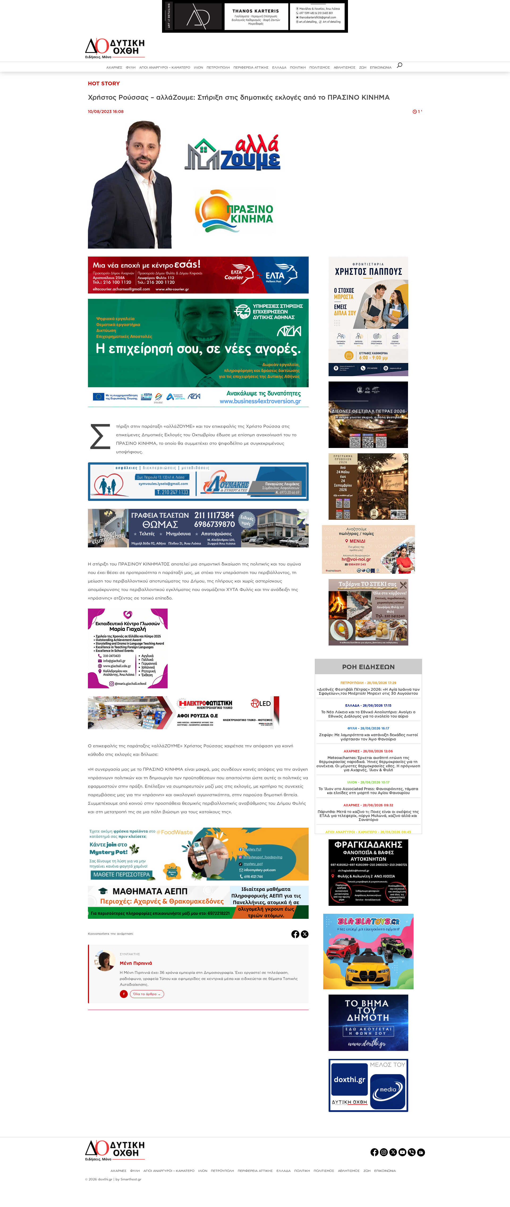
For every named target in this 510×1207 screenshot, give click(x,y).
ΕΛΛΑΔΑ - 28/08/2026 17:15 (368, 705)
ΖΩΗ (362, 67)
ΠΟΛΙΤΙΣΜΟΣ (319, 67)
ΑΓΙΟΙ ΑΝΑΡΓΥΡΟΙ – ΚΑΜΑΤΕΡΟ (164, 67)
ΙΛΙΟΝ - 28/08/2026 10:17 (368, 782)
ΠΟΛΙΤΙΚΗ (298, 67)
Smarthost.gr (131, 1179)
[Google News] (421, 1152)
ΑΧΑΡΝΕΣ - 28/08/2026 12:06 (368, 751)
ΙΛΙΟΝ (198, 67)
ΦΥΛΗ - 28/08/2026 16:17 (368, 728)
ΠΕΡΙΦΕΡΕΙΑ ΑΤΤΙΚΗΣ (251, 67)
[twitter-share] (305, 933)
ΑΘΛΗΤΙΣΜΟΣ (344, 67)
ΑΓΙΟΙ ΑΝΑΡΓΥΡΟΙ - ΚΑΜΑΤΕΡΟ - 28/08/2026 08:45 (368, 832)
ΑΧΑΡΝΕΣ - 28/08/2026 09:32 (368, 805)
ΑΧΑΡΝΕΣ (114, 67)
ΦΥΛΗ (130, 67)
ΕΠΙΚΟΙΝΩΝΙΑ (381, 67)
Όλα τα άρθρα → (147, 994)
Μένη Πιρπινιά (136, 963)
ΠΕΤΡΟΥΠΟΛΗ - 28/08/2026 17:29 (368, 683)
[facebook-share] (296, 933)
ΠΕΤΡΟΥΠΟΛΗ (218, 67)
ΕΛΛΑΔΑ (279, 67)
